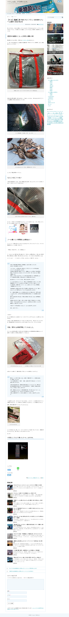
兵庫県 (51, 94)
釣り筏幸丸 (59, 122)
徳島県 (51, 90)
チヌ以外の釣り (51, 96)
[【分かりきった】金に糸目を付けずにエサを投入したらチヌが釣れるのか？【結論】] (10, 518)
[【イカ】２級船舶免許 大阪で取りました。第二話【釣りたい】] (55, 60)
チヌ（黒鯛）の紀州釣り (53, 92)
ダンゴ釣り (56, 113)
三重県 (51, 84)
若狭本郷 (50, 121)
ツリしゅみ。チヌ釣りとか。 (18, 2)
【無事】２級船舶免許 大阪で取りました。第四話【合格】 (55, 42)
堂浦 (49, 118)
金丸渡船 (48, 122)
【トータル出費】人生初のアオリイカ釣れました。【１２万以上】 (55, 32)
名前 (8, 591)
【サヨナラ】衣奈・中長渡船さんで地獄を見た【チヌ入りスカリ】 (27, 533)
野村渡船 (60, 121)
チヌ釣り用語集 (18, 13)
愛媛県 (51, 87)
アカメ (61, 111)
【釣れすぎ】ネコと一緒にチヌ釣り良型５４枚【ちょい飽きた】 (27, 557)
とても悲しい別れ (25, 40)
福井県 (51, 81)
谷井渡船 (56, 121)
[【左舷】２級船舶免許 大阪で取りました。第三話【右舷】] (55, 49)
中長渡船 (56, 116)
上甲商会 (54, 116)
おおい (56, 111)
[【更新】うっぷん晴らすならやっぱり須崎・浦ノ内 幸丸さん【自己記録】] (10, 502)
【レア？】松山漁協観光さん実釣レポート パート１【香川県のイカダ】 (23, 568)
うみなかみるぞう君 (51, 111)
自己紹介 (23, 13)
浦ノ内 (57, 119)
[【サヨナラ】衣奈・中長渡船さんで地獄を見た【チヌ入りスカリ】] (10, 536)
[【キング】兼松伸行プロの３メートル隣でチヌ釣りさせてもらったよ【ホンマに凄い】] (10, 510)
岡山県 (51, 93)
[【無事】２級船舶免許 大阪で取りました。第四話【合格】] (55, 39)
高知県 (51, 89)
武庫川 (49, 119)
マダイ (60, 114)
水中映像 (51, 119)
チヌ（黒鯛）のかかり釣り (53, 80)
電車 (42, 477)
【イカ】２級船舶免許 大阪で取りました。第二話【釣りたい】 (55, 63)
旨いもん (49, 104)
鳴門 (50, 124)
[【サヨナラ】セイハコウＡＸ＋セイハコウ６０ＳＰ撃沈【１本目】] (10, 487)
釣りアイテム (40, 24)
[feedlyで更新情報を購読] (58, 1)
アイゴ (58, 111)
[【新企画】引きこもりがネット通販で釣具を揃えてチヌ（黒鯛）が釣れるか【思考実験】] (10, 526)
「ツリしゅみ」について (10, 13)
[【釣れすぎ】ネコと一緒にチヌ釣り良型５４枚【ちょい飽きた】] (10, 559)
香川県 (51, 82)
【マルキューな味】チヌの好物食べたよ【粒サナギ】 (24, 493)
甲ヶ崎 (60, 119)
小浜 (53, 118)
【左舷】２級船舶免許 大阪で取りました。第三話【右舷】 (55, 53)
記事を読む (15, 490)
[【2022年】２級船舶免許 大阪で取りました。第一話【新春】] (55, 70)
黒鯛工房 (35, 477)
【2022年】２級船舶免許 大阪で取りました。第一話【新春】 (55, 73)
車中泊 (49, 101)
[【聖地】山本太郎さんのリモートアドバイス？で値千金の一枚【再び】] (10, 543)
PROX (48, 111)
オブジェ (51, 113)
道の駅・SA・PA (51, 102)
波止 (54, 119)
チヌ (60, 113)
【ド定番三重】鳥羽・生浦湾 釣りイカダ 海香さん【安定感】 (26, 550)
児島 (59, 116)
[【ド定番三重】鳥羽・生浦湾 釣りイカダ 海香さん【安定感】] (10, 552)
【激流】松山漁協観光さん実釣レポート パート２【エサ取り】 (21, 571)
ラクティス (50, 116)
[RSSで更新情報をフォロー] (60, 1)
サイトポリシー (28, 13)
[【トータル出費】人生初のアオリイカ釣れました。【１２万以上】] (55, 28)
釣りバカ (53, 122)
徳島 (61, 118)
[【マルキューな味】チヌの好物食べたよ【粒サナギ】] (10, 495)
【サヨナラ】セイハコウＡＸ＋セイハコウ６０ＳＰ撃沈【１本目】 (27, 485)
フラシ (38, 477)
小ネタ (49, 105)
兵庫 (60, 116)
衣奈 (52, 121)
